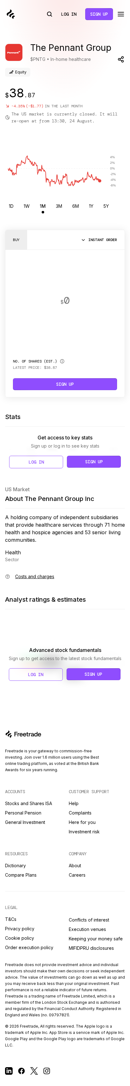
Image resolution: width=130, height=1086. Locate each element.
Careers (77, 875)
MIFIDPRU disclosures (91, 948)
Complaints (80, 812)
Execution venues (87, 929)
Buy (16, 239)
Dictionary (15, 865)
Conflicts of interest (89, 919)
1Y (91, 206)
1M (43, 206)
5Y (106, 206)
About (75, 865)
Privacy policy (19, 928)
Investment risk (84, 831)
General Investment (25, 822)
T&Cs (10, 919)
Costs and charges (34, 576)
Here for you (82, 822)
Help (74, 803)
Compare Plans (21, 875)
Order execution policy (29, 947)
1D (11, 206)
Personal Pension (23, 812)
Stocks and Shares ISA (28, 803)
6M (75, 206)
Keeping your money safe (96, 938)
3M (59, 206)
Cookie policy (19, 938)
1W (27, 206)
